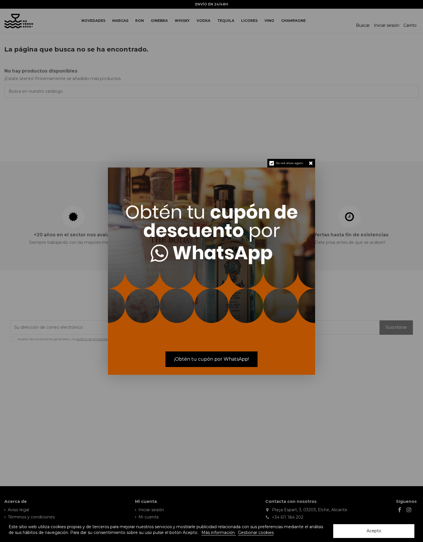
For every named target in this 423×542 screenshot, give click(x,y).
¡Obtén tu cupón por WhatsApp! (211, 359)
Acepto (374, 530)
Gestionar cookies (256, 532)
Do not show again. (290, 163)
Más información (218, 532)
